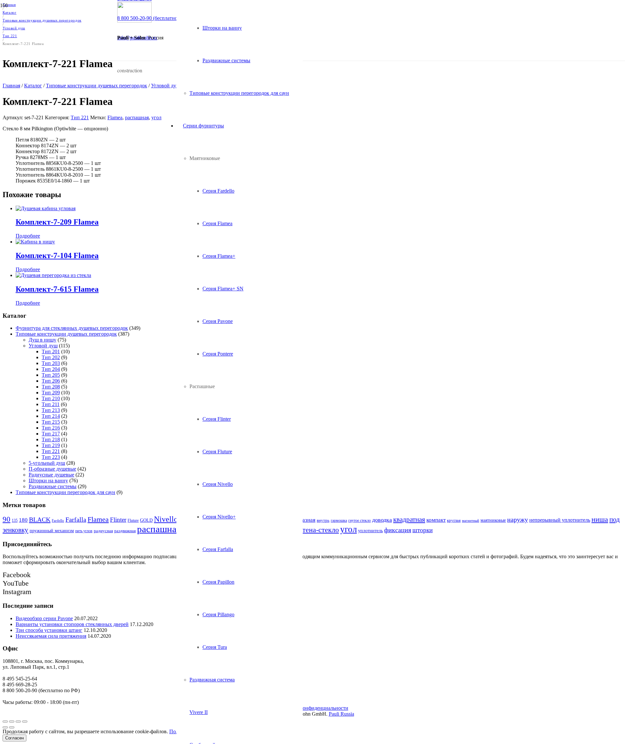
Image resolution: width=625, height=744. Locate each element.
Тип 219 (51, 445)
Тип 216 (51, 427)
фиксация (397, 530)
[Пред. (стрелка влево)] (5, 727)
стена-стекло (319, 530)
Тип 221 (80, 117)
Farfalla (75, 519)
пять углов (83, 531)
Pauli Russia (341, 714)
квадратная (409, 519)
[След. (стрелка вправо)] (11, 727)
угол (156, 117)
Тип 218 (51, 439)
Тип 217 (51, 433)
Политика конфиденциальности (312, 708)
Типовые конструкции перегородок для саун (65, 492)
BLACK (39, 519)
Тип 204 (51, 369)
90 (6, 519)
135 (15, 520)
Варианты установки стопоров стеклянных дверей (72, 624)
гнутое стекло (359, 520)
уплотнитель (370, 530)
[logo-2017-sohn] (134, 20)
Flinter (118, 519)
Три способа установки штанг (49, 630)
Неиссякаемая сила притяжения (51, 636)
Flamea (114, 117)
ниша (599, 519)
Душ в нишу (42, 340)
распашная (137, 117)
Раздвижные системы (52, 486)
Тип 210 (51, 398)
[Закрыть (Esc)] (5, 721)
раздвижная (125, 530)
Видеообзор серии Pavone (44, 618)
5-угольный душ (47, 463)
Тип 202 (51, 357)
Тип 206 (51, 381)
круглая (454, 520)
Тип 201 (51, 351)
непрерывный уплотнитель (559, 520)
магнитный (470, 520)
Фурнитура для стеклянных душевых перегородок (72, 328)
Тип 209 (51, 392)
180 (23, 520)
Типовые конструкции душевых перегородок (96, 85)
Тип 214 (51, 416)
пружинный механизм (52, 530)
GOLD (146, 520)
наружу (517, 519)
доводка (382, 520)
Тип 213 (51, 410)
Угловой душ (43, 345)
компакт (436, 520)
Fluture (133, 520)
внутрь (323, 520)
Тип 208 (51, 386)
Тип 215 (51, 422)
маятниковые (493, 520)
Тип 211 (51, 404)
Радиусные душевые (51, 474)
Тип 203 (51, 363)
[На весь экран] (18, 721)
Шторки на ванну (48, 480)
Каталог (33, 85)
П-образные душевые (52, 469)
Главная (11, 85)
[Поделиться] (11, 721)
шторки (422, 530)
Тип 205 (51, 375)
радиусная (103, 530)
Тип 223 (51, 457)
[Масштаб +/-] (24, 721)
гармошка (339, 520)
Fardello (58, 520)
